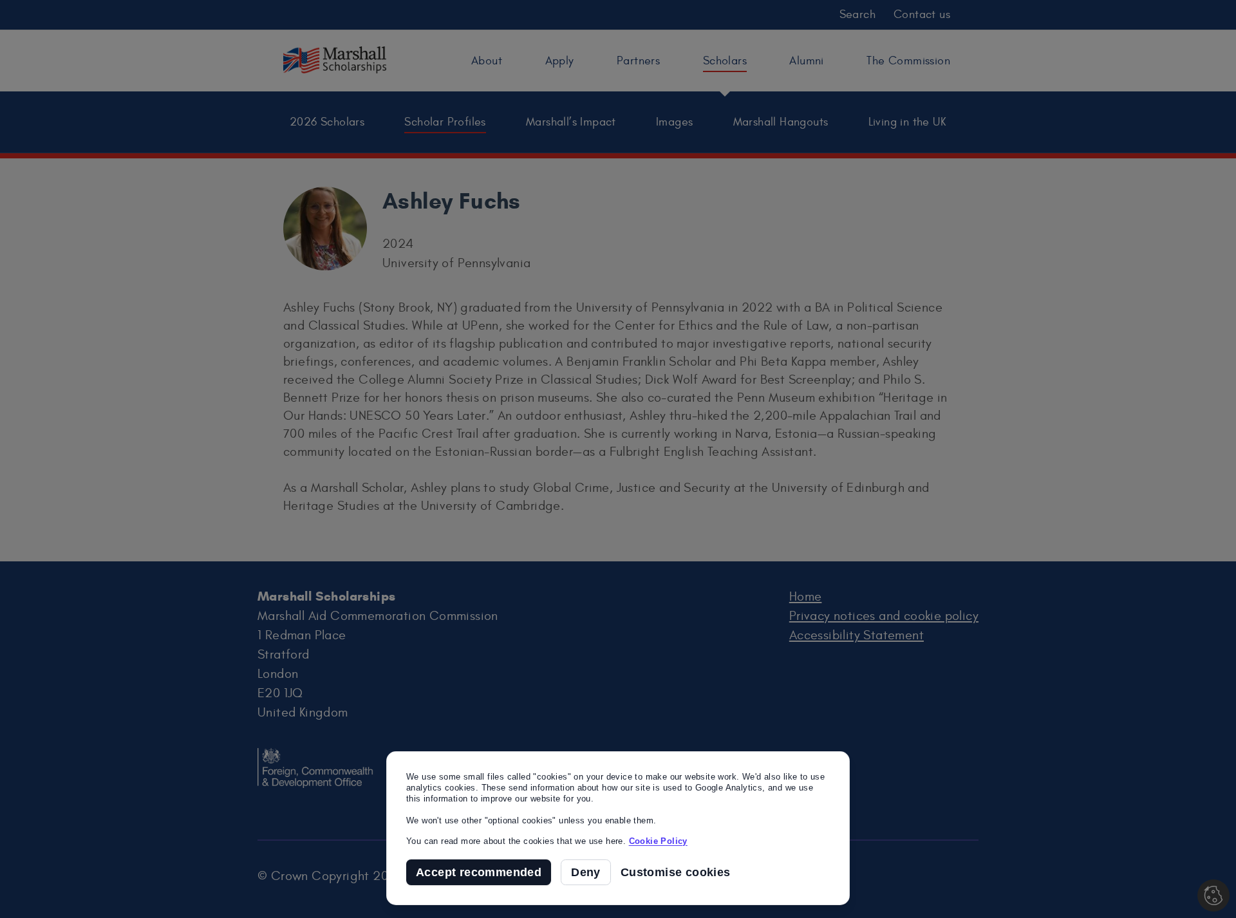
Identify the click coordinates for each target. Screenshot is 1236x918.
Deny (586, 872)
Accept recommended (478, 872)
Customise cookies (676, 872)
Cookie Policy (658, 841)
